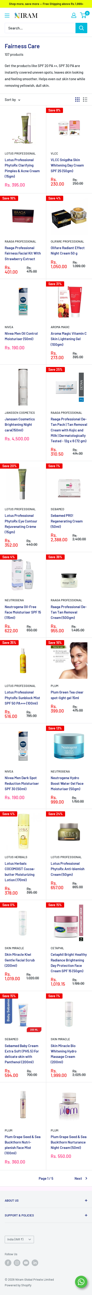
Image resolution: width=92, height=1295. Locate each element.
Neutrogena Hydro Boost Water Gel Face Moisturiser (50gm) (67, 783)
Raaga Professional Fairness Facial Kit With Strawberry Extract (23, 253)
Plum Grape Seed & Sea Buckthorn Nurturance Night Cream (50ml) (69, 1142)
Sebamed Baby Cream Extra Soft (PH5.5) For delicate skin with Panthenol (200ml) (22, 1054)
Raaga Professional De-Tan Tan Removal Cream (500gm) (69, 612)
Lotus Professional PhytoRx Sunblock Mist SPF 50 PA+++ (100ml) (22, 697)
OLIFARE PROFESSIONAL (67, 241)
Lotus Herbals (16, 857)
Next (78, 1178)
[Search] (81, 28)
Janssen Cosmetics (20, 412)
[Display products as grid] (77, 99)
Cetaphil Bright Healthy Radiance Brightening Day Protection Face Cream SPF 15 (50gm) (69, 962)
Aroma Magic (60, 327)
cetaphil (57, 948)
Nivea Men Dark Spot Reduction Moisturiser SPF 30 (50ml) (22, 783)
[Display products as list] (85, 99)
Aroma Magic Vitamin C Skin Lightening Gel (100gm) (69, 339)
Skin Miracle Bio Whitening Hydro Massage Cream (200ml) (63, 1054)
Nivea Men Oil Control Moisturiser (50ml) (21, 336)
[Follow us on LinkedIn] (35, 1262)
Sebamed (57, 509)
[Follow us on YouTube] (26, 1262)
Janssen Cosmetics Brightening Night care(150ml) (20, 424)
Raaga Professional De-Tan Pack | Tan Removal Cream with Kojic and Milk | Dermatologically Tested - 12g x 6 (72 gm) (69, 430)
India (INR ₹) (15, 1239)
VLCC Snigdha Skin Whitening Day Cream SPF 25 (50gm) (67, 165)
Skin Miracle (14, 948)
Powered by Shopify (18, 1285)
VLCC (54, 153)
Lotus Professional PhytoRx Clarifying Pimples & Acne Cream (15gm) (22, 168)
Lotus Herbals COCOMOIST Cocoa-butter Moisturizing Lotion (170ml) (20, 871)
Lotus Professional (20, 153)
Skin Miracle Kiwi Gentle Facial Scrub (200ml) (20, 960)
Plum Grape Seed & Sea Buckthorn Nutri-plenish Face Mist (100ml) (23, 1145)
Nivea (9, 327)
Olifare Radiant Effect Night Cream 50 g (68, 250)
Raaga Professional (20, 241)
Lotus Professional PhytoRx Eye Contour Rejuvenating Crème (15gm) (21, 523)
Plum (54, 686)
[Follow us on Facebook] (8, 1262)
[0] (83, 15)
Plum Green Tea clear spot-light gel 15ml (67, 695)
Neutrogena (14, 600)
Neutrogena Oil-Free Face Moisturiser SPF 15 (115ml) (23, 612)
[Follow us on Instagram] (17, 1262)
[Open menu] (7, 15)
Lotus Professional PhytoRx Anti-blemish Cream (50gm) (67, 869)
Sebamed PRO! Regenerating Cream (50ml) (67, 521)
